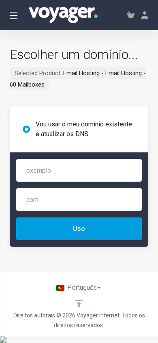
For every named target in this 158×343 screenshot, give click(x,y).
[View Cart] (131, 15)
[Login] (143, 15)
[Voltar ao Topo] (79, 303)
